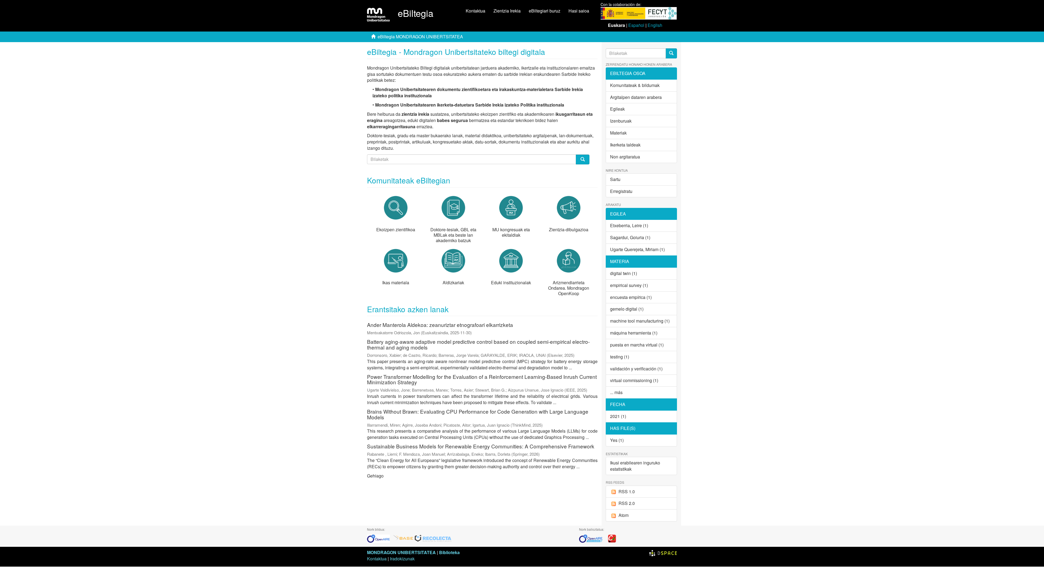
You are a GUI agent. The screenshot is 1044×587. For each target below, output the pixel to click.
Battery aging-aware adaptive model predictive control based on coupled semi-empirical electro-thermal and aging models (478, 344)
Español (636, 25)
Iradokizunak (402, 558)
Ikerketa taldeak (625, 145)
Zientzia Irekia (507, 11)
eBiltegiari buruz (544, 11)
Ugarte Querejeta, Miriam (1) (637, 249)
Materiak (618, 133)
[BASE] (403, 538)
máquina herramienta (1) (633, 333)
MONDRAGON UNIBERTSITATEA (401, 552)
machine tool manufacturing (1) (640, 321)
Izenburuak (621, 121)
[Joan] (671, 53)
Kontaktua (475, 11)
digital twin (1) (623, 273)
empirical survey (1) (629, 285)
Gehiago (375, 476)
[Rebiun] (612, 538)
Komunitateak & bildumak (635, 85)
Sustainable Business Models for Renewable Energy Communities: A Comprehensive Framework (480, 446)
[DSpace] (663, 552)
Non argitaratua (625, 157)
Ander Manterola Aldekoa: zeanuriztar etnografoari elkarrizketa (440, 324)
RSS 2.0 (627, 503)
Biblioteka (449, 552)
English (655, 25)
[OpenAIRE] (380, 538)
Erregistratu (621, 191)
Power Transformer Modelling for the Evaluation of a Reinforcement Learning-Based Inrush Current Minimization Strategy (482, 379)
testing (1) (619, 357)
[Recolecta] (433, 538)
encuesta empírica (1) (631, 297)
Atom (624, 515)
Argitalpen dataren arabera (636, 97)
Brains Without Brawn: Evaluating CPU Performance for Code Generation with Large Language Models (477, 414)
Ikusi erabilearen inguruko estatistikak (635, 466)
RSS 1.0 (627, 491)
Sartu (615, 179)
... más (616, 392)
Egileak (617, 109)
